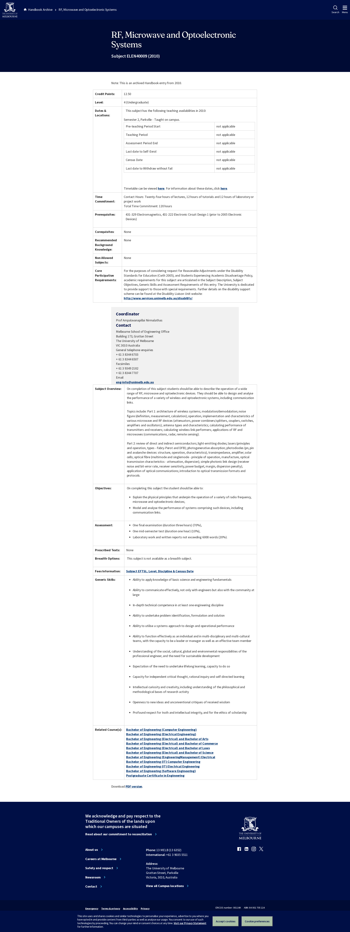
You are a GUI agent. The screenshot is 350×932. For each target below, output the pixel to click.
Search (335, 12)
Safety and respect (99, 868)
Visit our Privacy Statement (190, 923)
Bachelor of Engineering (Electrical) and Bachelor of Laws (168, 748)
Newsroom (93, 877)
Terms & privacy (110, 908)
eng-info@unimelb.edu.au (135, 382)
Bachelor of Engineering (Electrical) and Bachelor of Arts (167, 739)
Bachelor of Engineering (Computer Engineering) (161, 729)
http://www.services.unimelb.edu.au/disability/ (158, 298)
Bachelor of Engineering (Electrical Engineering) (161, 734)
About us (91, 850)
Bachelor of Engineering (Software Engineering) (161, 771)
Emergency (91, 908)
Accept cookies (225, 921)
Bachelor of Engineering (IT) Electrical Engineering (163, 766)
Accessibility (130, 908)
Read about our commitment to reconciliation (118, 834)
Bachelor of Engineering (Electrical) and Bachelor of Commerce (172, 743)
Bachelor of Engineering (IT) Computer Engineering (163, 762)
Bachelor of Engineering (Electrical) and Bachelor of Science (169, 752)
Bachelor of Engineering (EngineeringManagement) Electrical (170, 757)
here (161, 188)
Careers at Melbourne (100, 859)
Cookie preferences (257, 921)
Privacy (145, 908)
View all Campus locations (165, 886)
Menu (345, 12)
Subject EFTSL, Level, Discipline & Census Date (160, 571)
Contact (91, 886)
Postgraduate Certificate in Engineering (155, 775)
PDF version (134, 786)
